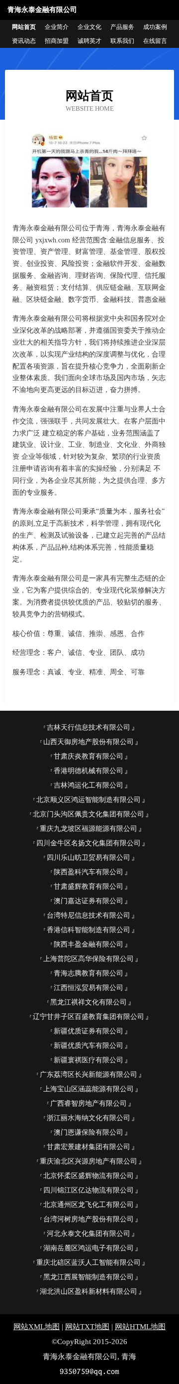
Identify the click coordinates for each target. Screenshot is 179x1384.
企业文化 (89, 26)
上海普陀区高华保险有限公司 (88, 959)
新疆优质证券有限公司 (88, 1031)
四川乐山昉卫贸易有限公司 (88, 857)
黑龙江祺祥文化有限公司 (88, 1002)
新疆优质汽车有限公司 (88, 1045)
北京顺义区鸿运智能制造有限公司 (88, 799)
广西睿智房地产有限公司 (88, 1103)
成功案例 (155, 26)
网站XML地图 (36, 1327)
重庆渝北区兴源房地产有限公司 (88, 1161)
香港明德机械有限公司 (88, 771)
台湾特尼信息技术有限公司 (88, 915)
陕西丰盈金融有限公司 (88, 944)
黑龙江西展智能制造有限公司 (88, 1277)
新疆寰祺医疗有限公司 (88, 1060)
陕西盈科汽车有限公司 (88, 872)
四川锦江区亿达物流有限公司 (88, 1190)
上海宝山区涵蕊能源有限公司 (88, 1089)
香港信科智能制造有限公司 (88, 930)
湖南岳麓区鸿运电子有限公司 (88, 1248)
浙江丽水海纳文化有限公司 (88, 1118)
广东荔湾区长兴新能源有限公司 (88, 1074)
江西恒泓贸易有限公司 (88, 987)
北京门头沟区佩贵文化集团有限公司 (88, 814)
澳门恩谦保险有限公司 (88, 1132)
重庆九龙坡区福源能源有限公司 (88, 828)
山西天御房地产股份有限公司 (88, 742)
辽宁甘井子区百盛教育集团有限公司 (88, 1016)
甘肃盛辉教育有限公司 (88, 886)
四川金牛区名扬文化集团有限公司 (88, 843)
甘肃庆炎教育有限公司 (88, 756)
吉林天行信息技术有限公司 (88, 727)
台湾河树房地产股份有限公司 (88, 1219)
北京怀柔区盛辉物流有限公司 (88, 1176)
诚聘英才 (89, 40)
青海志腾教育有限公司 (88, 973)
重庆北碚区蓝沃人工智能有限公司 (88, 1262)
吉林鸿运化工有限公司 (88, 785)
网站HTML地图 (140, 1327)
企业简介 (57, 26)
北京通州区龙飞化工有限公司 (88, 1204)
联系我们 (122, 40)
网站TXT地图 (87, 1327)
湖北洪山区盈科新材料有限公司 (88, 1291)
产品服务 (122, 26)
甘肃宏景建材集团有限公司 (88, 1147)
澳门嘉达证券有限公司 (88, 901)
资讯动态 (24, 40)
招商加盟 (57, 40)
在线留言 (155, 40)
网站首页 (24, 26)
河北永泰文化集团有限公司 (88, 1233)
